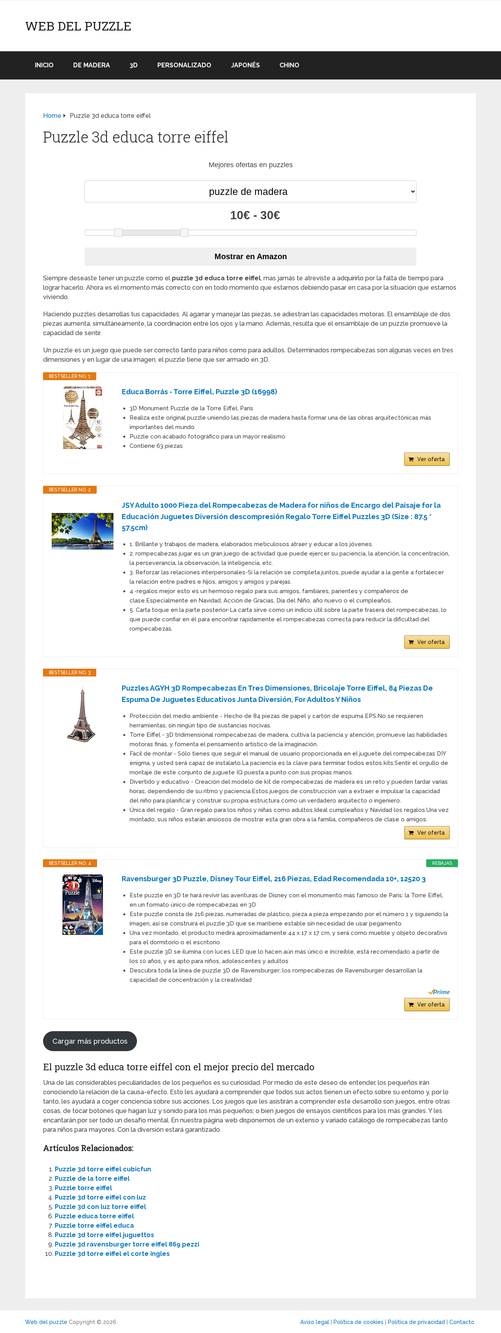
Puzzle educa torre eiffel (94, 1216)
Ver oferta (431, 459)
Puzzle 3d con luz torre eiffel (100, 1206)
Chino (289, 65)
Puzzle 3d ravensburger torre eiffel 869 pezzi (127, 1244)
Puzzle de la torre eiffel (92, 1178)
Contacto (461, 1322)
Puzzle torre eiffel (83, 1188)
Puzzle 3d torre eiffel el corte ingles (112, 1253)
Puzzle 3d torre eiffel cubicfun (103, 1169)
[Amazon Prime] (439, 991)
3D (134, 65)
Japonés (245, 65)
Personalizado (184, 65)
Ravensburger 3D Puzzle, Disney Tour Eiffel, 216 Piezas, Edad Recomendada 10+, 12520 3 (274, 879)
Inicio (44, 65)
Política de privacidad (416, 1322)
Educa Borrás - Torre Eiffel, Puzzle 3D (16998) (199, 392)
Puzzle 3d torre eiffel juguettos (104, 1235)
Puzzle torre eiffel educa (94, 1225)
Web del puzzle (78, 26)
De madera (91, 65)
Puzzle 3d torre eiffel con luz (100, 1197)
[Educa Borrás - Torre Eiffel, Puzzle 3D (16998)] (82, 417)
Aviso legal (314, 1322)
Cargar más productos (90, 1041)
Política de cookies (358, 1322)
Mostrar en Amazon (250, 256)
